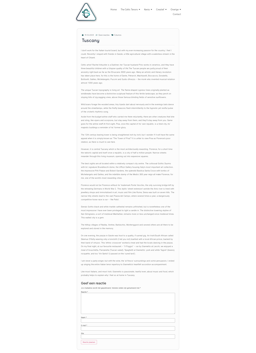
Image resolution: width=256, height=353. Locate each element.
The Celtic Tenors (129, 9)
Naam (84, 317)
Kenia (147, 9)
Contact (177, 14)
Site (82, 333)
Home (113, 9)
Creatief (160, 9)
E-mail (84, 325)
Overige (175, 9)
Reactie (84, 292)
